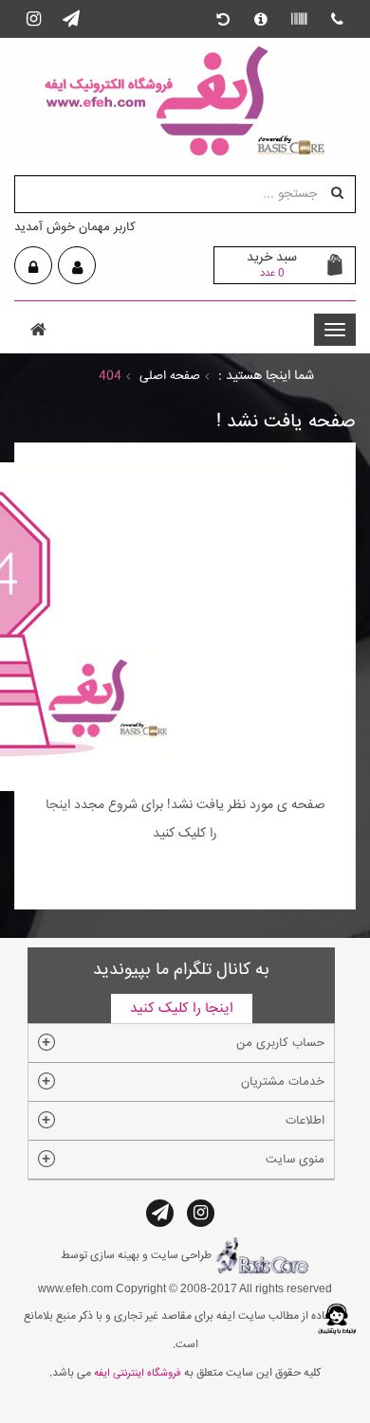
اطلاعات (305, 1120)
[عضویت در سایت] (77, 267)
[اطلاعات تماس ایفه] (337, 19)
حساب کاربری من (280, 1043)
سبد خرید (272, 264)
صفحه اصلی (169, 376)
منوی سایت (295, 1159)
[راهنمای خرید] (261, 19)
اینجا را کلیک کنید (181, 1008)
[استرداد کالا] (223, 19)
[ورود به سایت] (33, 267)
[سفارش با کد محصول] (299, 19)
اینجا (58, 805)
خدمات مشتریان (282, 1081)
